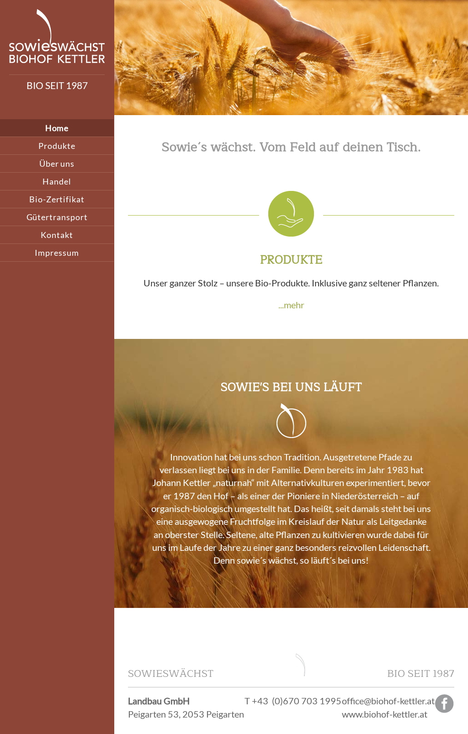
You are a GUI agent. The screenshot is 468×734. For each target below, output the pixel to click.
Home (57, 128)
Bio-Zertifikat (57, 199)
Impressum (57, 253)
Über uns (56, 163)
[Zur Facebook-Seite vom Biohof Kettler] (444, 709)
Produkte (56, 146)
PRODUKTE (291, 259)
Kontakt (57, 235)
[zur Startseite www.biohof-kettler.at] (57, 59)
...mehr (291, 304)
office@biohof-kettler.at (388, 700)
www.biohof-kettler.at (384, 713)
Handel (57, 181)
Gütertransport (57, 217)
